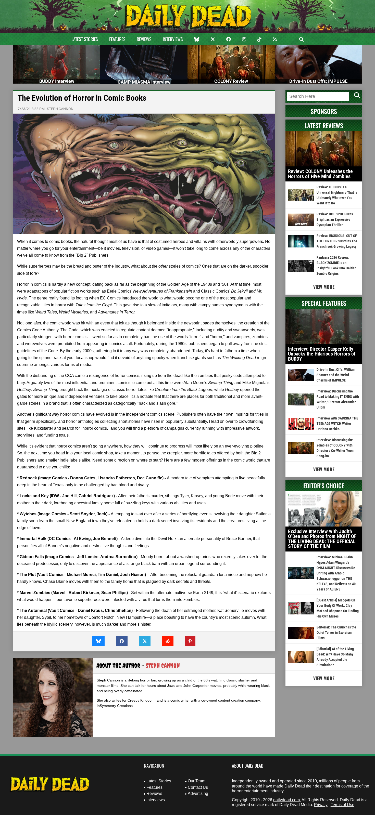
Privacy (321, 805)
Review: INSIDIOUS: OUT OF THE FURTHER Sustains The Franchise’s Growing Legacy (337, 241)
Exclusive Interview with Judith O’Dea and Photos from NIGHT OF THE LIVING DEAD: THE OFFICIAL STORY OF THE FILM (322, 538)
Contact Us (198, 787)
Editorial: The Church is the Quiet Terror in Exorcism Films (336, 632)
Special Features (324, 303)
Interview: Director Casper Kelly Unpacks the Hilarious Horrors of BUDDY (322, 354)
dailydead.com (286, 800)
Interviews (173, 39)
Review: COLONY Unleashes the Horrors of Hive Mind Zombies (320, 173)
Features (117, 39)
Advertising (198, 793)
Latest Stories (84, 39)
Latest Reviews (324, 125)
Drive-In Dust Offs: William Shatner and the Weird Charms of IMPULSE (336, 374)
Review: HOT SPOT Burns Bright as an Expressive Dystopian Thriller (335, 219)
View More (323, 286)
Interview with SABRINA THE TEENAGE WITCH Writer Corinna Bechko (337, 423)
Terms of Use (342, 805)
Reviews (144, 39)
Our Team (196, 781)
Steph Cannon (60, 109)
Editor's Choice (323, 485)
